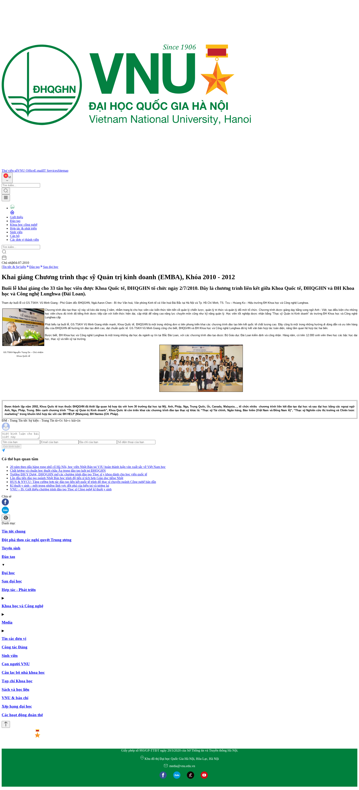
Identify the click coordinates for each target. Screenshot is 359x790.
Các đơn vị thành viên (24, 239)
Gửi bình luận (11, 446)
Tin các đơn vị (14, 638)
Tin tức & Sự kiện (14, 267)
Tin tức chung (14, 531)
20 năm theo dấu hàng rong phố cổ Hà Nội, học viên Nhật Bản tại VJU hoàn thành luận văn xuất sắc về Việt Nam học (88, 467)
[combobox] (7, 178)
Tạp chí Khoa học (17, 681)
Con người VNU (16, 664)
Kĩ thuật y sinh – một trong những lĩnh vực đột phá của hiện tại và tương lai (59, 485)
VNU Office (25, 170)
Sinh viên (16, 232)
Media (7, 622)
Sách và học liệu (15, 689)
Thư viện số (9, 170)
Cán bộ (15, 236)
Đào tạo (15, 221)
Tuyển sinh (11, 548)
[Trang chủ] (126, 167)
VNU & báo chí (15, 698)
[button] (179, 502)
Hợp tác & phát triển (23, 228)
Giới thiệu (16, 217)
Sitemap (63, 170)
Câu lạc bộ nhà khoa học (23, 672)
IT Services (50, 170)
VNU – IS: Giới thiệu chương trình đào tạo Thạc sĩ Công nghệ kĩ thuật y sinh (61, 489)
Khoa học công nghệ (23, 224)
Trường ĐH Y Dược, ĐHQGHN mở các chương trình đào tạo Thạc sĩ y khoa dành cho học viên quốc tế (78, 474)
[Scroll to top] (6, 724)
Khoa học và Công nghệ (22, 606)
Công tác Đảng (14, 647)
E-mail (38, 170)
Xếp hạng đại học (17, 706)
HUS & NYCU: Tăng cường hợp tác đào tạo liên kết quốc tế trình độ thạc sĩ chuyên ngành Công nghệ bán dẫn (83, 482)
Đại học (8, 573)
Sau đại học (50, 267)
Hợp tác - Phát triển (19, 590)
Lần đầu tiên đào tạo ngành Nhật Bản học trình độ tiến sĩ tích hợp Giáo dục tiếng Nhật (66, 478)
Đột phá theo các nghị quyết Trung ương (36, 540)
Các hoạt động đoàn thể (22, 715)
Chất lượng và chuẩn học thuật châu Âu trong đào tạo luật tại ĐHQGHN (58, 470)
